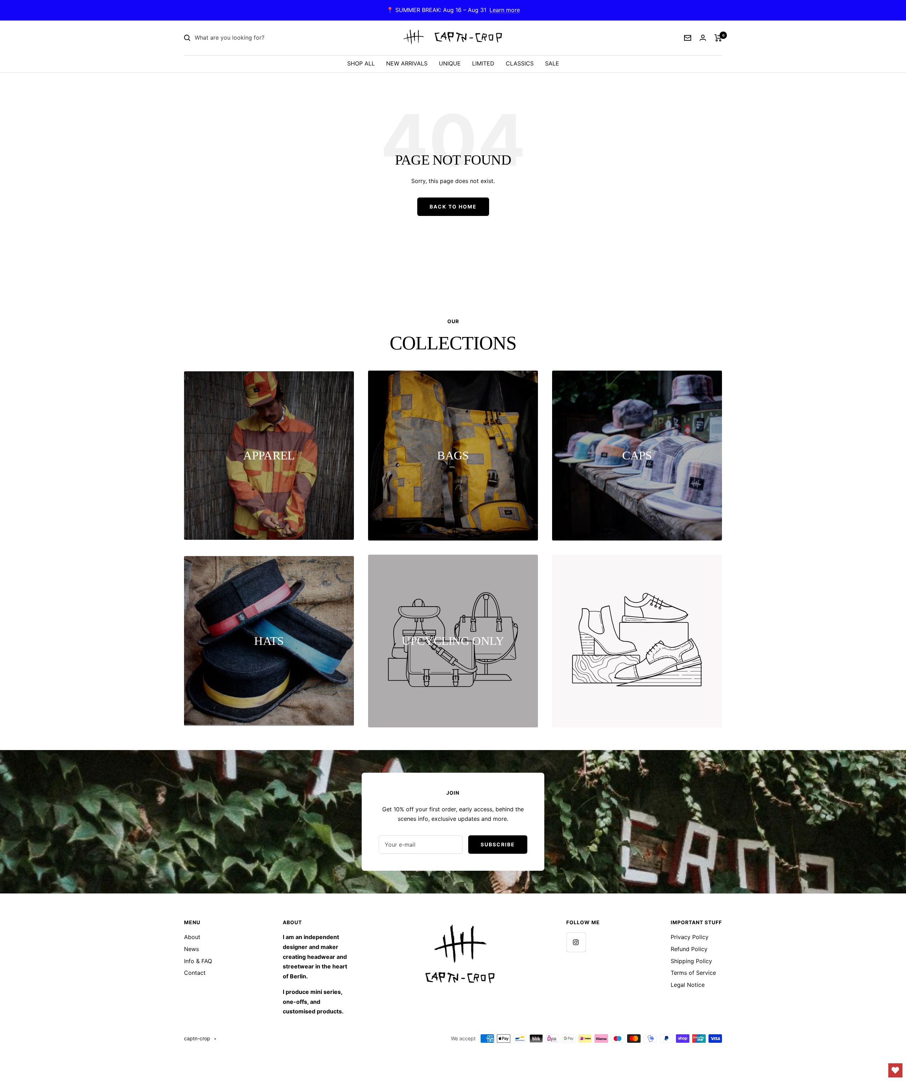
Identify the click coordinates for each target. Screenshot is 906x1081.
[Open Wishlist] (895, 1070)
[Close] (619, 418)
